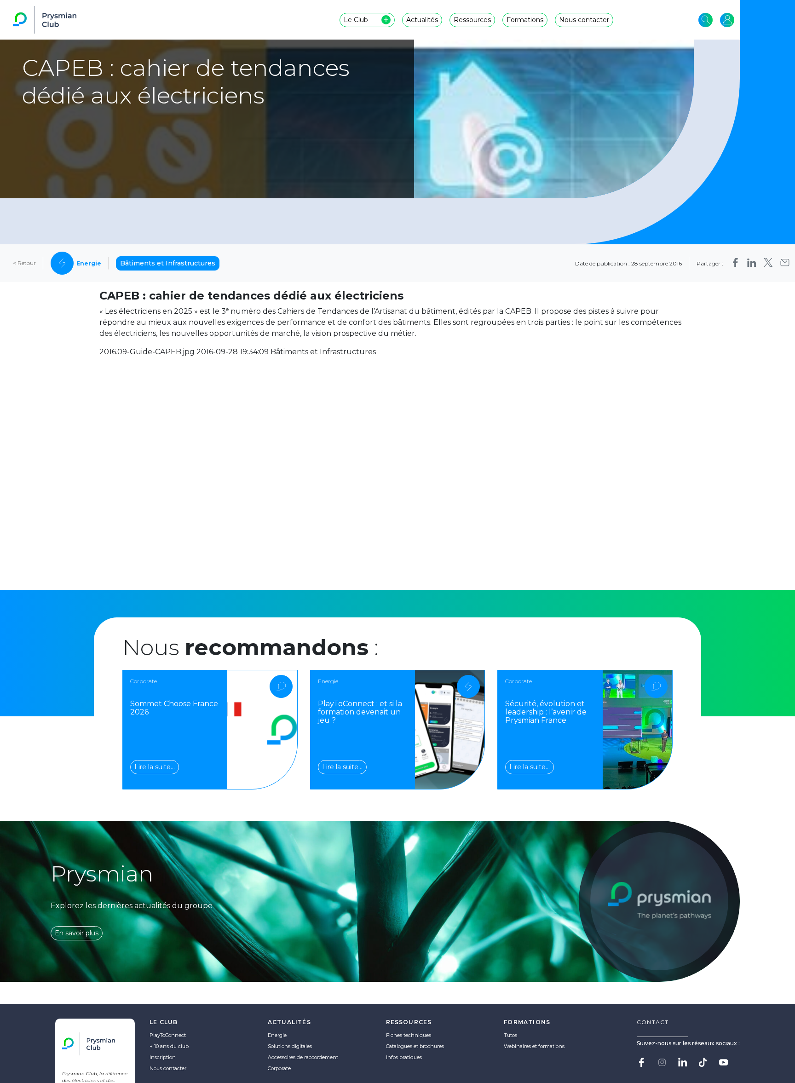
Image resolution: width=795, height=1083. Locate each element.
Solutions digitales (290, 1046)
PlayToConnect (168, 1035)
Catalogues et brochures (415, 1046)
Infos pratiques (404, 1057)
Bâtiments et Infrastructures (167, 263)
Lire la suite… (154, 767)
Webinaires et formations (534, 1046)
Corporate (279, 1068)
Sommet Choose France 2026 (174, 707)
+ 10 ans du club (169, 1046)
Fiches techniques (408, 1035)
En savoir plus (76, 933)
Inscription (163, 1057)
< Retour (24, 263)
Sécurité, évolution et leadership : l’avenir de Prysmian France (546, 712)
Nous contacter (168, 1068)
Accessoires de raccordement (303, 1057)
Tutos (510, 1035)
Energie (277, 1035)
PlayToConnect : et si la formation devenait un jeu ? (360, 712)
